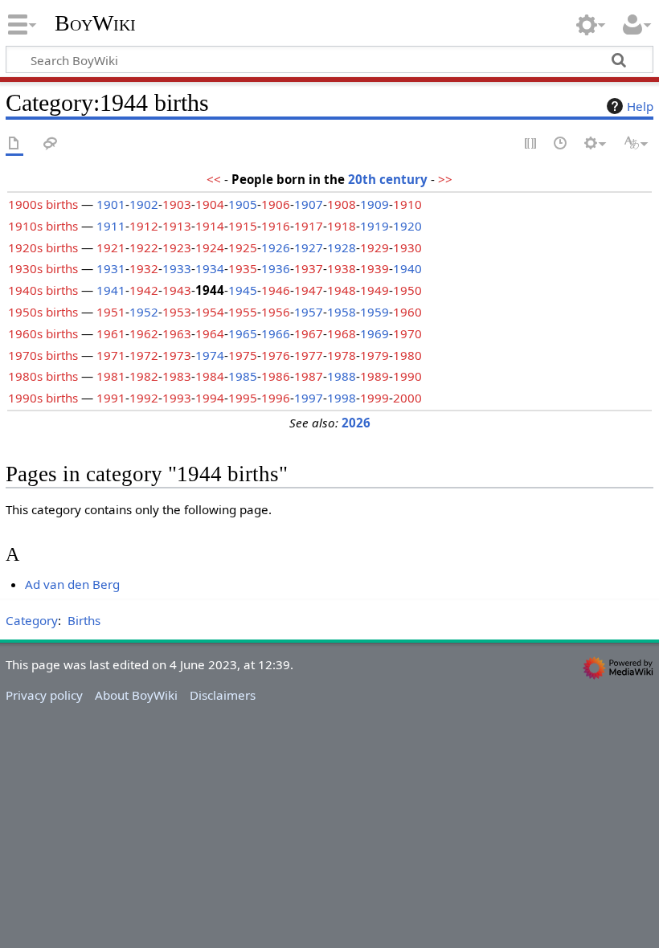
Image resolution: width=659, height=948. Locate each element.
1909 (374, 204)
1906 (275, 204)
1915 (242, 226)
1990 (407, 376)
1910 (407, 204)
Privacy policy (44, 695)
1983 (176, 376)
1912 (143, 226)
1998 (341, 398)
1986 (275, 376)
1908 (341, 204)
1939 (374, 268)
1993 (176, 398)
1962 (143, 333)
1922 (143, 247)
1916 (275, 226)
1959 (374, 312)
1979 (374, 355)
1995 (242, 398)
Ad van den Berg (72, 584)
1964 (209, 333)
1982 (143, 376)
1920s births (43, 247)
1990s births (43, 398)
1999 (374, 398)
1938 (341, 268)
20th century (388, 179)
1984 (209, 376)
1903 (176, 204)
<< (214, 179)
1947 (308, 290)
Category (32, 620)
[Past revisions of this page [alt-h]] (561, 144)
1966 (275, 333)
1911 (110, 226)
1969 (374, 333)
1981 (110, 376)
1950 (407, 290)
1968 (341, 333)
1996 (275, 398)
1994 (209, 398)
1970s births (43, 355)
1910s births (43, 226)
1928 (341, 247)
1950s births (43, 312)
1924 (209, 247)
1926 (275, 247)
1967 (308, 333)
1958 (341, 312)
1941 (110, 290)
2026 (356, 423)
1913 (176, 226)
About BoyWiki (136, 695)
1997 (308, 398)
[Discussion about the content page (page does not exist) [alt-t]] (50, 144)
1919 (374, 226)
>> (445, 179)
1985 (242, 376)
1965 (242, 333)
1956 (275, 312)
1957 (308, 312)
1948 (341, 290)
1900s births (43, 204)
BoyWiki (95, 23)
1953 (176, 312)
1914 (209, 226)
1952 (143, 312)
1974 (209, 355)
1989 (374, 376)
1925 (242, 247)
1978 (341, 355)
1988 (341, 376)
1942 (143, 290)
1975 (242, 355)
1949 (374, 290)
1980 (407, 355)
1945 (242, 290)
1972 (143, 355)
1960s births (43, 333)
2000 (407, 398)
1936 (275, 268)
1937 (308, 268)
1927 (308, 247)
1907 (308, 204)
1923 (176, 247)
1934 (209, 268)
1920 (407, 226)
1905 (242, 204)
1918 (341, 226)
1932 (143, 268)
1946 (275, 290)
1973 (176, 355)
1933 (176, 268)
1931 (110, 268)
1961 (110, 333)
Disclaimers (223, 695)
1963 (176, 333)
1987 (308, 376)
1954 (209, 312)
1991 (110, 398)
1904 (209, 204)
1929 (374, 247)
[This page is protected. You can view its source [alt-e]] (531, 144)
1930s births (43, 268)
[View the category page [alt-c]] (14, 144)
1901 (110, 204)
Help (640, 106)
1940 (407, 268)
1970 (407, 333)
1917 (308, 226)
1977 (308, 355)
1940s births (43, 290)
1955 (242, 312)
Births (84, 620)
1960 (407, 312)
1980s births (43, 376)
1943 (176, 290)
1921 (110, 247)
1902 (143, 204)
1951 (110, 312)
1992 (143, 398)
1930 (407, 247)
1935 (242, 268)
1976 (275, 355)
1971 (110, 355)
